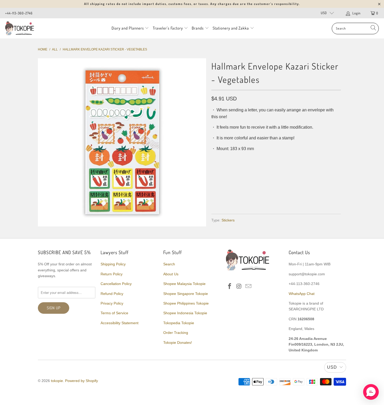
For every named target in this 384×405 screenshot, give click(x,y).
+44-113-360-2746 (19, 13)
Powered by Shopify (81, 381)
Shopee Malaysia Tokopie (184, 284)
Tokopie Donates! (177, 342)
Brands (198, 28)
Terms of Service (114, 313)
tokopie (57, 381)
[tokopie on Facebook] (230, 286)
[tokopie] (19, 28)
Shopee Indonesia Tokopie (185, 313)
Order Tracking (175, 332)
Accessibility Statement (119, 323)
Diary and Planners (128, 28)
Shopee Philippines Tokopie (186, 303)
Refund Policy (112, 294)
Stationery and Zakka (231, 28)
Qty (214, 159)
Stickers (228, 220)
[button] (371, 392)
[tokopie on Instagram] (239, 286)
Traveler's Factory (168, 28)
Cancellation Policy (116, 284)
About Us (170, 274)
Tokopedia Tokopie (178, 323)
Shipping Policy (113, 264)
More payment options (307, 197)
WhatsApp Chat (302, 294)
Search (169, 264)
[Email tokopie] (248, 286)
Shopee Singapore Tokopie (185, 294)
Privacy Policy (112, 303)
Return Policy (112, 274)
